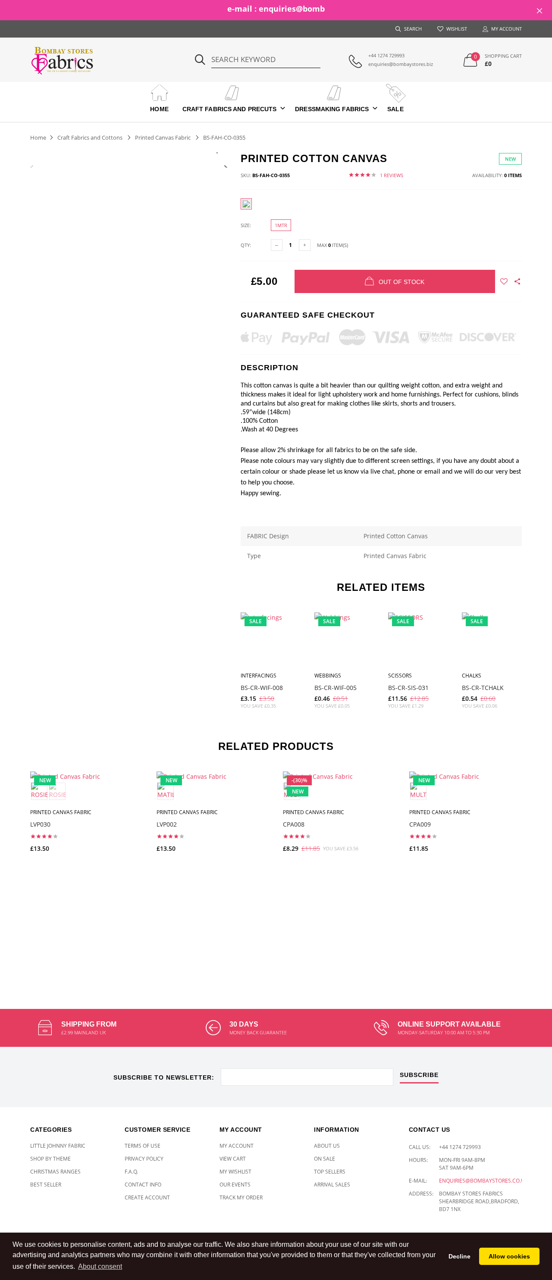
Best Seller (45, 1184)
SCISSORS (400, 675)
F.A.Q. (131, 1171)
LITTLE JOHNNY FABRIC (57, 1145)
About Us (327, 1145)
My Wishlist (235, 1171)
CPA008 (293, 824)
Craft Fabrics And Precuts (229, 109)
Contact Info (143, 1184)
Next (226, 167)
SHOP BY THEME (50, 1158)
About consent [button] (100, 1266)
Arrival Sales (332, 1184)
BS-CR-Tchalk (483, 688)
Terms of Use (142, 1145)
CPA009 (420, 824)
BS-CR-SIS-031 (408, 688)
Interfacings (258, 675)
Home (159, 109)
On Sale (324, 1158)
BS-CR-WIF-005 (335, 688)
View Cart (233, 1158)
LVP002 (167, 824)
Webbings (327, 675)
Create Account (147, 1197)
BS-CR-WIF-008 (262, 688)
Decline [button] (459, 1256)
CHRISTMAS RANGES (55, 1171)
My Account (237, 1145)
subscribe (419, 1075)
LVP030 (40, 824)
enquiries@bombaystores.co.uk (483, 1180)
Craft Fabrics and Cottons (89, 137)
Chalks (471, 675)
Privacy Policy (144, 1158)
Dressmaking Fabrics (332, 109)
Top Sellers (329, 1171)
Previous (32, 167)
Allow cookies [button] (509, 1256)
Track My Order (241, 1197)
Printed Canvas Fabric (163, 137)
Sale (395, 109)
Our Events (235, 1184)
